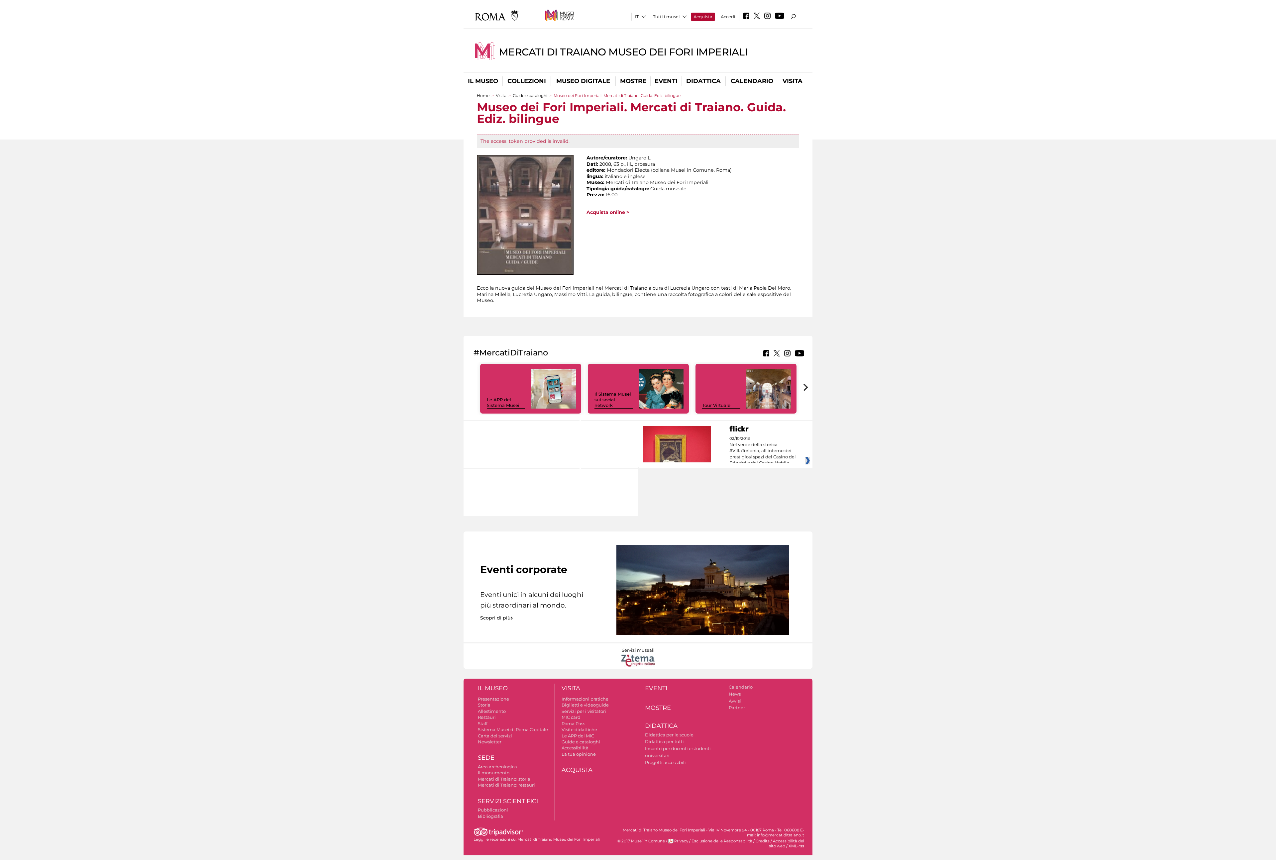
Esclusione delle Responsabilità (721, 841)
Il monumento (493, 772)
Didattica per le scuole (669, 734)
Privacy (681, 841)
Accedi (728, 16)
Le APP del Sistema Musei (503, 402)
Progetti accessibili (665, 762)
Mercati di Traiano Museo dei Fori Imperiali (623, 52)
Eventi (666, 81)
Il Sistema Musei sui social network (612, 399)
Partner (737, 707)
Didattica (703, 81)
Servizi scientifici (508, 801)
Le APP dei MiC (578, 735)
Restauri (487, 717)
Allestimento (492, 711)
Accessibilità (575, 747)
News (735, 694)
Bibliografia (490, 816)
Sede (486, 758)
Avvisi (735, 701)
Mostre (633, 81)
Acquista (702, 16)
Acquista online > (607, 212)
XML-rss (796, 846)
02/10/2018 (762, 450)
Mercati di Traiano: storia (504, 779)
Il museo (483, 81)
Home (483, 95)
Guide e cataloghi (530, 95)
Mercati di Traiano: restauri (506, 785)
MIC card (571, 717)
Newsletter (489, 741)
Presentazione (493, 699)
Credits (763, 841)
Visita (792, 81)
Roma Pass (573, 723)
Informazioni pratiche (585, 699)
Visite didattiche (579, 729)
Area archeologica (497, 766)
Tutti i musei (666, 16)
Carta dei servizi (495, 735)
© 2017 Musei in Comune (641, 841)
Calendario (752, 81)
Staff (482, 723)
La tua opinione (579, 754)
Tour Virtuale (716, 405)
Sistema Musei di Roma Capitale (513, 729)
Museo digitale (583, 81)
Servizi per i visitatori (584, 711)
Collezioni (526, 81)
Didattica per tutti (664, 741)
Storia (484, 705)
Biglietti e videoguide (585, 705)
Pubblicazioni (493, 809)
